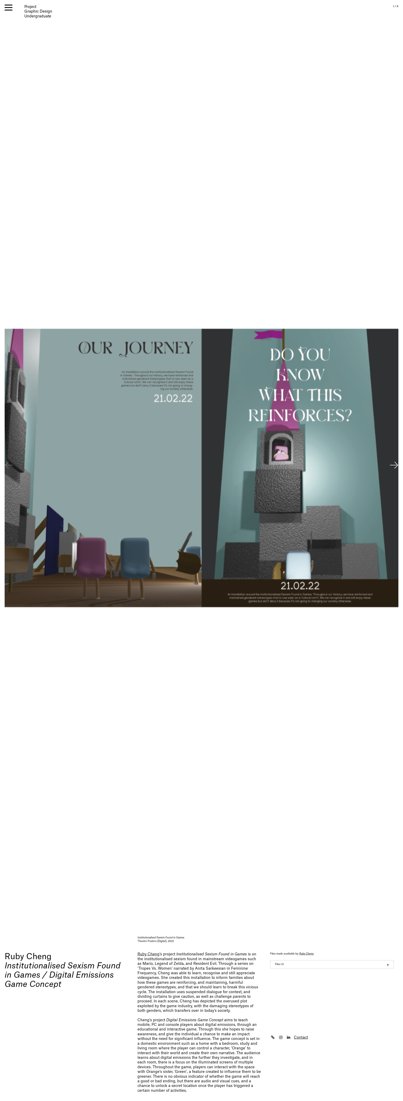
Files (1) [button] (279, 964)
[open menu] (8, 7)
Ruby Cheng (28, 957)
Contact (301, 1037)
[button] (394, 466)
